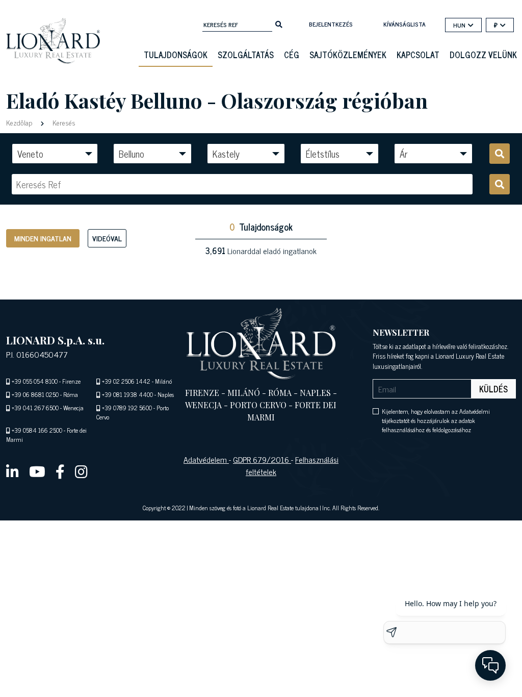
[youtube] (37, 471)
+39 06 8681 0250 (35, 394)
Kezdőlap (20, 122)
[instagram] (81, 471)
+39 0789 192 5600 (126, 408)
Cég (291, 54)
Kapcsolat (418, 54)
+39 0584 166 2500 (37, 430)
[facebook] (60, 471)
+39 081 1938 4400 (127, 394)
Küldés (493, 388)
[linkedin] (12, 471)
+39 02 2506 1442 (126, 381)
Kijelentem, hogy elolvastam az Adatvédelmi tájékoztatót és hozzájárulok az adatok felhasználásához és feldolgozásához (436, 420)
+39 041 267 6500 (35, 408)
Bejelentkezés (331, 24)
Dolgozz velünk (483, 54)
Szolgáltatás (246, 54)
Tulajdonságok (175, 54)
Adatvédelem (206, 459)
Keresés (62, 122)
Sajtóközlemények (347, 54)
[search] (278, 23)
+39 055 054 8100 (34, 381)
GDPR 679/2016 (262, 459)
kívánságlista (404, 24)
